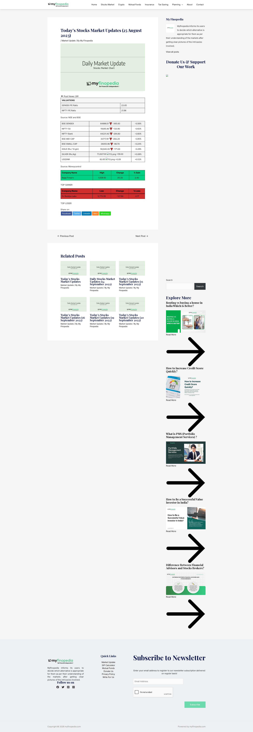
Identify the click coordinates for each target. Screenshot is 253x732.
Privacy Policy (108, 674)
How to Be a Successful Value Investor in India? (184, 500)
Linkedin (86, 213)
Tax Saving (163, 4)
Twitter (77, 213)
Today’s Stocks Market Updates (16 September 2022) (73, 317)
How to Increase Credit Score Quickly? (184, 369)
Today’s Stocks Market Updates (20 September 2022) (131, 317)
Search (169, 280)
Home (94, 4)
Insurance (149, 4)
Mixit (95, 213)
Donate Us (108, 671)
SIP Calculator (108, 665)
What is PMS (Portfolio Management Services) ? (181, 435)
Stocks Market (107, 4)
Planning (176, 4)
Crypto (121, 4)
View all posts (172, 52)
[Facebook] (57, 687)
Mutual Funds (134, 4)
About (189, 4)
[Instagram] (73, 687)
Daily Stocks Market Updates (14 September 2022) (102, 281)
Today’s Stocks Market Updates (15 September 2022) (131, 281)
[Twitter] (63, 687)
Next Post (142, 236)
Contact (200, 4)
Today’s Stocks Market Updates (71, 280)
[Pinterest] (68, 687)
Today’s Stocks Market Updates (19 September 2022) (102, 317)
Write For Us (108, 677)
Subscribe (195, 704)
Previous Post (65, 236)
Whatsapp (105, 213)
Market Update (69, 40)
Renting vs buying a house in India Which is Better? (184, 304)
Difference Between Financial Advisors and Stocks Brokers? (185, 566)
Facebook (66, 213)
